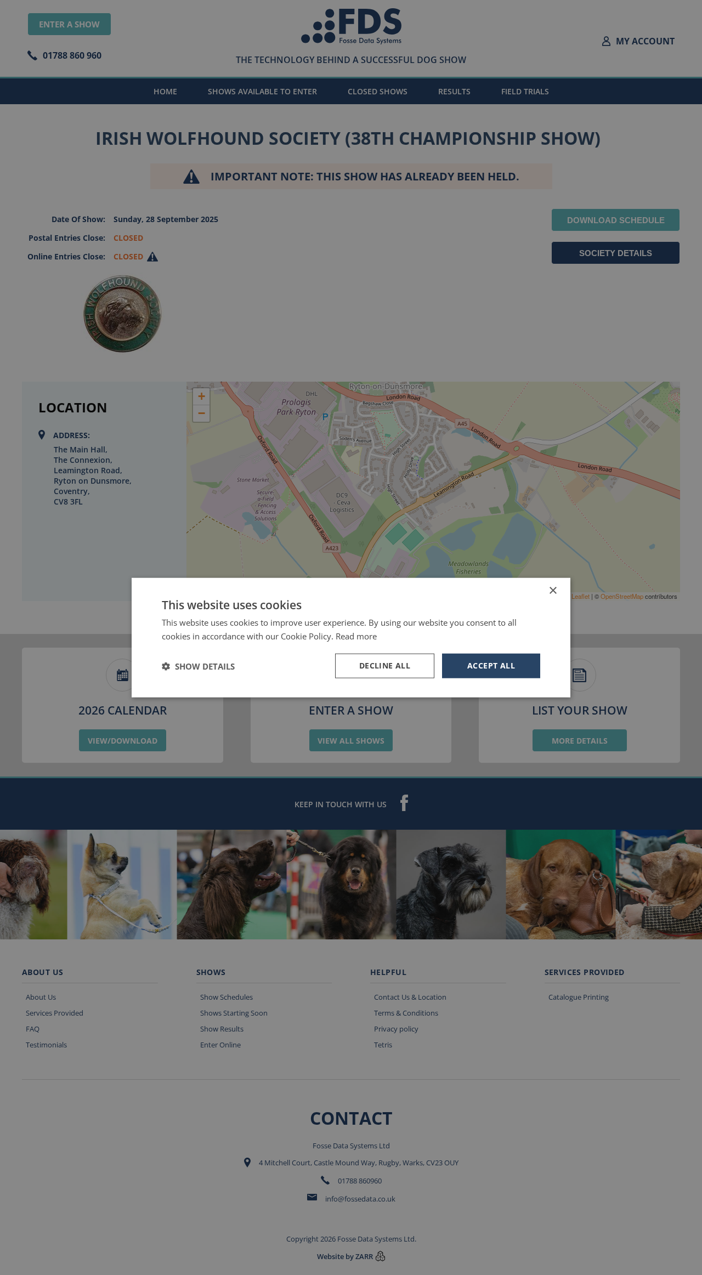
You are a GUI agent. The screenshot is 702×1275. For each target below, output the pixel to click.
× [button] (552, 590)
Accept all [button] (491, 665)
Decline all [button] (384, 665)
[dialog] (351, 637)
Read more (356, 635)
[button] (198, 666)
